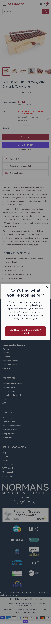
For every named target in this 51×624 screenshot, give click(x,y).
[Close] (47, 287)
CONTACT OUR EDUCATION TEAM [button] (25, 331)
